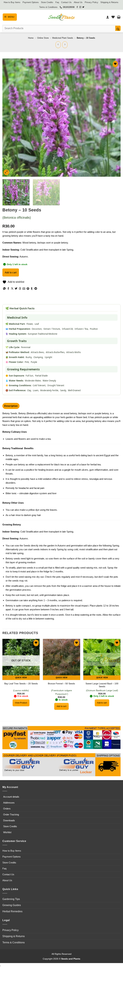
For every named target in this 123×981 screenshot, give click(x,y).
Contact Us (66, 2)
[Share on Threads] (20, 288)
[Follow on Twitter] (83, 7)
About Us (78, 2)
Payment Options (31, 2)
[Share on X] (12, 288)
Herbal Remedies (12, 911)
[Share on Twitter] (16, 288)
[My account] (107, 17)
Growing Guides (11, 905)
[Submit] (118, 28)
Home (30, 38)
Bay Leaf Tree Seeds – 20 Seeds (21, 683)
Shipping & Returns (109, 2)
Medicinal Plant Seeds (62, 38)
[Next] (114, 117)
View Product (21, 703)
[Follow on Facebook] (77, 7)
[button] (10, 17)
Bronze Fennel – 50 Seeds (61, 683)
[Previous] (9, 117)
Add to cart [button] (61, 706)
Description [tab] (11, 405)
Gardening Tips (11, 899)
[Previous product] (65, 44)
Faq (57, 2)
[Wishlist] (113, 17)
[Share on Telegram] (35, 288)
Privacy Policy (91, 2)
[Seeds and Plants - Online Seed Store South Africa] (61, 17)
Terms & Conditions (48, 7)
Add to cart (10, 272)
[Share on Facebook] (8, 288)
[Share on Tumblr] (31, 288)
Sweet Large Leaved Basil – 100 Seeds (102, 685)
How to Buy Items (12, 2)
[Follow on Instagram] (80, 7)
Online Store (43, 38)
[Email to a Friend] (24, 288)
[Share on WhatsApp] (4, 288)
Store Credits (47, 2)
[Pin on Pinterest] (28, 288)
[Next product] (58, 44)
